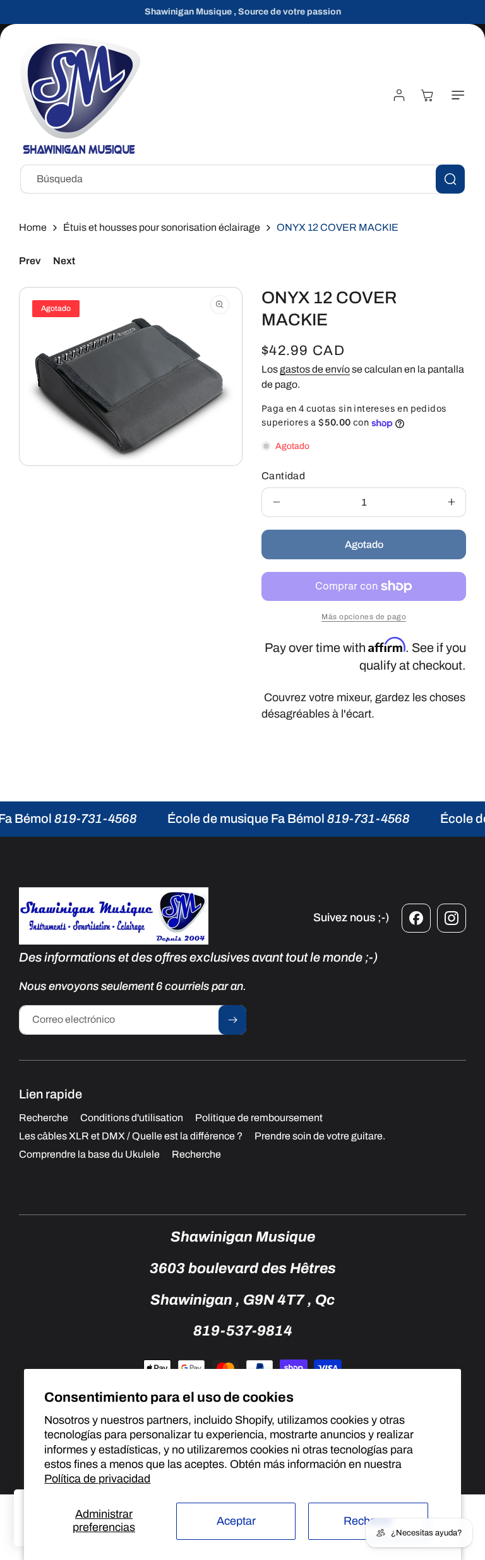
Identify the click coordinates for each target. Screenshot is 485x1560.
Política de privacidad (97, 1478)
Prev (29, 260)
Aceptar (236, 1521)
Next (64, 260)
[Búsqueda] (450, 179)
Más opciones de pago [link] (363, 616)
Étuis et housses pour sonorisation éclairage (161, 227)
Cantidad (283, 475)
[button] (455, 95)
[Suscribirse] (232, 1020)
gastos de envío (315, 369)
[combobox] (242, 179)
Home (33, 227)
